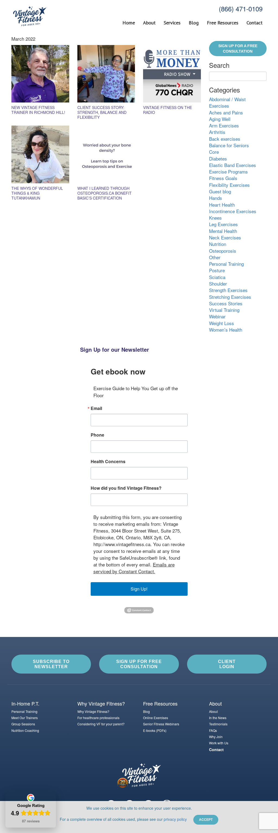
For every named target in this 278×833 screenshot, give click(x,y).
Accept (206, 820)
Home (128, 22)
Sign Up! (139, 589)
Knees (215, 217)
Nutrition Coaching (25, 730)
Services (172, 22)
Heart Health (222, 204)
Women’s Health (225, 329)
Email (96, 408)
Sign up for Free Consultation (139, 664)
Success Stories (225, 303)
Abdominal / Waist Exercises (227, 102)
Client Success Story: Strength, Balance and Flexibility (102, 112)
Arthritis (217, 132)
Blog (194, 22)
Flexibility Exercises (229, 184)
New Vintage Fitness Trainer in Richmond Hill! (38, 110)
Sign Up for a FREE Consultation (237, 48)
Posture (217, 270)
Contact (255, 22)
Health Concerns (108, 461)
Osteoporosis (222, 250)
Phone (97, 435)
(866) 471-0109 (241, 8)
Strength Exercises (228, 290)
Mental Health (223, 231)
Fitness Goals (223, 178)
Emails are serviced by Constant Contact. (134, 568)
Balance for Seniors (229, 145)
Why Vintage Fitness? (93, 711)
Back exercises (224, 138)
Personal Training (226, 263)
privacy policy (175, 819)
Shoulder (218, 283)
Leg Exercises (223, 224)
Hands (215, 197)
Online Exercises (155, 717)
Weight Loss (221, 323)
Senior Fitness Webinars (161, 724)
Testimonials (218, 724)
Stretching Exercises (230, 296)
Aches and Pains (226, 112)
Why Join (216, 736)
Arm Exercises (224, 125)
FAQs (213, 730)
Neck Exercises (225, 237)
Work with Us (218, 743)
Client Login (227, 664)
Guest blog (220, 191)
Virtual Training (224, 309)
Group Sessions (23, 724)
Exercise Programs (228, 171)
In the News (217, 717)
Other (214, 257)
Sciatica (217, 277)
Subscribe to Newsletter (51, 664)
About (149, 22)
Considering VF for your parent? (101, 724)
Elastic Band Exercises (232, 165)
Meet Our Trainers (24, 717)
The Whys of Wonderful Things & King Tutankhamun (37, 193)
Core (214, 151)
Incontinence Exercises (232, 211)
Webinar (217, 316)
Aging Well (219, 119)
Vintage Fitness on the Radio (167, 110)
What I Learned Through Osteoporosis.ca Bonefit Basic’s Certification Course (104, 195)
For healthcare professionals (98, 717)
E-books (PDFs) (154, 730)
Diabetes (218, 158)
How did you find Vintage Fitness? (126, 488)
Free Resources (222, 22)
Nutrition (217, 244)
